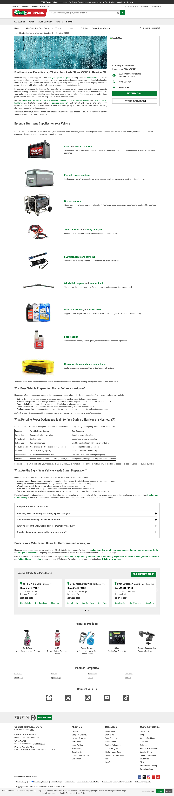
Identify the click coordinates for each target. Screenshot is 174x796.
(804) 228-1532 (73, 598)
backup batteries (97, 550)
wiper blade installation (124, 556)
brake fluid (95, 309)
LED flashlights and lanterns (79, 256)
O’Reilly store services (111, 559)
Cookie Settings (148, 791)
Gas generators (72, 201)
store (32, 729)
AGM (66, 146)
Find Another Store (143, 574)
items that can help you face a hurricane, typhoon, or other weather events (55, 100)
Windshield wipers (74, 283)
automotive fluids (150, 550)
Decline (168, 791)
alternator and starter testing (100, 556)
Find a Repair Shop (131, 6)
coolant (79, 309)
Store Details (25, 603)
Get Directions (135, 93)
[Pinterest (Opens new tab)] (158, 777)
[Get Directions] (116, 37)
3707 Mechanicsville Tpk (83, 583)
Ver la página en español (150, 28)
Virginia (58, 28)
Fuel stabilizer (71, 336)
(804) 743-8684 (121, 598)
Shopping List (157, 6)
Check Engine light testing (75, 556)
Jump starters (71, 229)
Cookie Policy (65, 793)
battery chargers (94, 229)
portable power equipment (117, 550)
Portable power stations (77, 175)
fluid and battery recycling (29, 559)
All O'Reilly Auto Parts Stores (37, 28)
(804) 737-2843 (26, 598)
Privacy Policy (80, 793)
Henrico (71, 28)
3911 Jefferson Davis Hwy (131, 583)
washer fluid (96, 283)
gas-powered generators (58, 103)
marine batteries (83, 146)
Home (16, 28)
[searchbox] (84, 12)
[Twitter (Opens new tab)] (144, 777)
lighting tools (92, 77)
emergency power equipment (59, 77)
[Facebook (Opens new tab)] (139, 777)
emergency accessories (28, 552)
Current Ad (145, 6)
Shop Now (124, 87)
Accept (160, 791)
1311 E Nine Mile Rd (34, 583)
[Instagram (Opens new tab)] (148, 777)
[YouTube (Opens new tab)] (153, 777)
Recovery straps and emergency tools (84, 364)
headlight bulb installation (147, 556)
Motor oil (69, 309)
